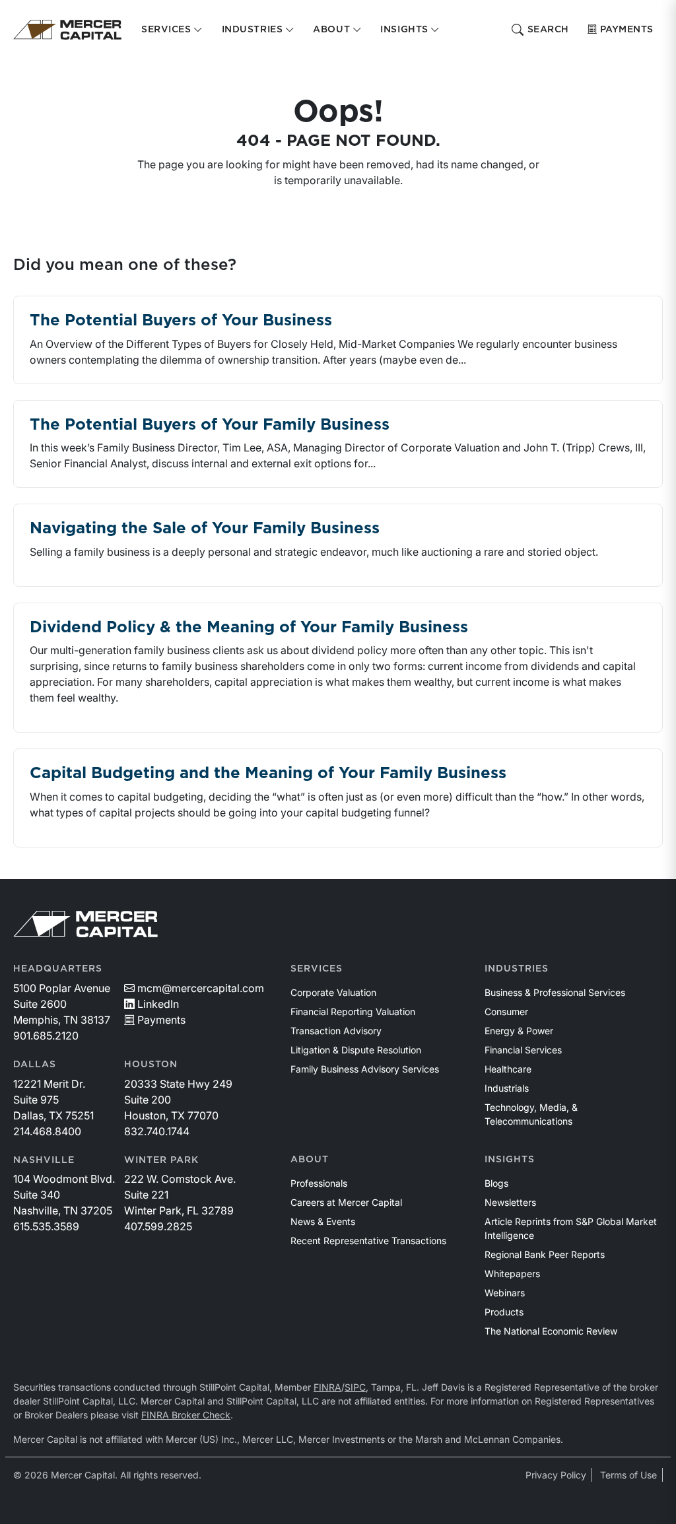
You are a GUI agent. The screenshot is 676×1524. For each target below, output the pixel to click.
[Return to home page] (67, 30)
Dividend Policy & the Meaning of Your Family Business (249, 628)
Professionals (318, 1183)
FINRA (327, 1387)
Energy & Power (519, 1030)
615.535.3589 (46, 1226)
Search (548, 29)
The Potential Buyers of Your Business (181, 321)
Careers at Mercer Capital (346, 1202)
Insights (510, 1159)
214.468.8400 (47, 1131)
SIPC (355, 1387)
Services (316, 969)
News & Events (322, 1221)
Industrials (507, 1088)
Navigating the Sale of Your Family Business (205, 529)
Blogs (496, 1183)
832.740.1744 (156, 1131)
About (309, 1159)
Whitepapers (512, 1273)
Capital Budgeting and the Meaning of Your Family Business (268, 773)
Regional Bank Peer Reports (545, 1254)
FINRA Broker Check (185, 1414)
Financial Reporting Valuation (352, 1011)
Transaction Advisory (336, 1030)
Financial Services (523, 1049)
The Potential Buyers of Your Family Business (209, 425)
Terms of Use (628, 1474)
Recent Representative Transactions (368, 1240)
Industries (517, 969)
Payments (627, 29)
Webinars (505, 1292)
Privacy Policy (555, 1474)
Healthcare (508, 1069)
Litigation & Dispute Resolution (355, 1049)
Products (504, 1311)
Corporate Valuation (333, 992)
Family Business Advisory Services (364, 1069)
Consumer (506, 1011)
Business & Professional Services (555, 992)
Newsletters (510, 1202)
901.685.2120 (46, 1035)
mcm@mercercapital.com (200, 988)
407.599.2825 (158, 1226)
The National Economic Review (551, 1331)
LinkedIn (158, 1003)
